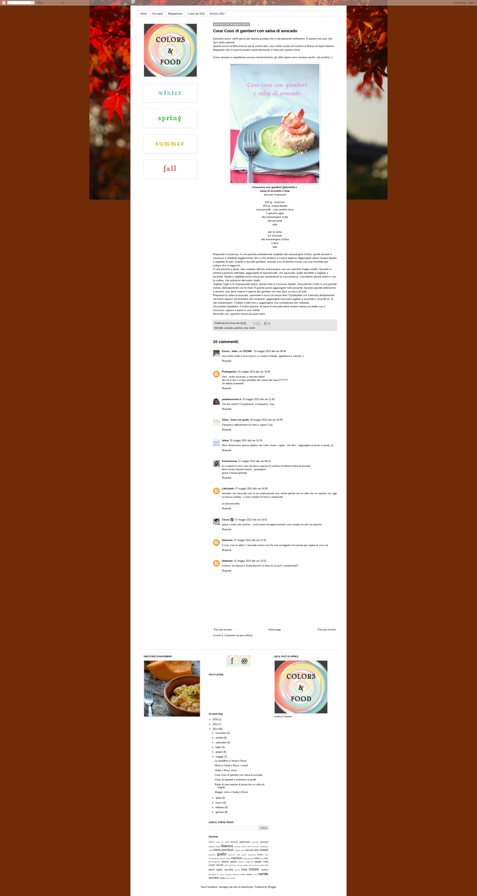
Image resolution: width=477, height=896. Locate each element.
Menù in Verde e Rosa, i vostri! (231, 765)
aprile (219, 797)
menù (257, 858)
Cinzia (225, 519)
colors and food (223, 849)
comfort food (239, 850)
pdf (225, 865)
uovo (255, 874)
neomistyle (247, 887)
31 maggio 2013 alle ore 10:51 (250, 560)
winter (233, 878)
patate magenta (245, 862)
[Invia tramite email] (255, 323)
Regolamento (175, 13)
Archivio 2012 (217, 13)
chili (210, 850)
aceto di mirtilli (222, 842)
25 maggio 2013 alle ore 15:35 (246, 440)
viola (222, 878)
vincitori (214, 877)
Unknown (227, 540)
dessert (250, 850)
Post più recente (223, 629)
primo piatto (215, 869)
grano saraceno (249, 855)
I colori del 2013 (196, 13)
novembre (221, 733)
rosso (254, 869)
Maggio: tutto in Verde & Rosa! (231, 792)
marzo (219, 802)
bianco (227, 846)
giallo (222, 854)
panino (225, 861)
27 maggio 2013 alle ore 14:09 (251, 488)
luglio (219, 747)
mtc (266, 858)
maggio (220, 756)
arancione (244, 841)
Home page (274, 629)
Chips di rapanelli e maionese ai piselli (235, 779)
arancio (234, 842)
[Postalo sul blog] (258, 323)
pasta (233, 861)
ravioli (237, 870)
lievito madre (220, 858)
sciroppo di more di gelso (220, 874)
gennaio (220, 812)
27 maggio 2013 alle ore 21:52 (250, 540)
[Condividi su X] (262, 323)
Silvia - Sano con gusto (235, 419)
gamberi (238, 328)
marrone (236, 858)
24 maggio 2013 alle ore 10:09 (266, 419)
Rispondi (226, 360)
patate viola (261, 861)
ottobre (220, 737)
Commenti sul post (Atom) (238, 635)
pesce (239, 865)
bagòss (212, 846)
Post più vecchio (327, 629)
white (227, 878)
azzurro (264, 841)
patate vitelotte (216, 865)
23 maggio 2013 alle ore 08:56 (270, 351)
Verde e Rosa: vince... (227, 770)
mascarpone (248, 858)
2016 (216, 719)
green (260, 854)
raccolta (228, 869)
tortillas (243, 874)
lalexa (225, 440)
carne (243, 846)
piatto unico (248, 865)
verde (252, 328)
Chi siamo (157, 13)
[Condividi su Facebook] (265, 323)
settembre (221, 742)
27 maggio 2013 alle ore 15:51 (251, 519)
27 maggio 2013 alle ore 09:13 (254, 461)
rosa (246, 328)
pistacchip (264, 865)
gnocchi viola (234, 855)
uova (249, 874)
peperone (232, 865)
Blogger (272, 887)
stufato (236, 874)
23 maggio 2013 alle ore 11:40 (258, 399)
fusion (264, 849)
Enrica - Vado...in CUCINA (237, 351)
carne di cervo (253, 846)
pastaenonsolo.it (231, 399)
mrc (262, 858)
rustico (264, 869)
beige (218, 846)
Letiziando (228, 488)
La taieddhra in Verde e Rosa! (231, 760)
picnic (256, 865)
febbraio (220, 807)
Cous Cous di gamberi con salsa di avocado (238, 775)
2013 (216, 729)
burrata (237, 846)
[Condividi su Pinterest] (269, 323)
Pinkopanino (229, 371)
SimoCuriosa (229, 461)
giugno (219, 751)
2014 (216, 724)
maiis (228, 858)
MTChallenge (214, 862)
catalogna (264, 846)
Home (143, 13)
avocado (228, 328)
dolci (256, 850)
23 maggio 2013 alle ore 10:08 (254, 371)
